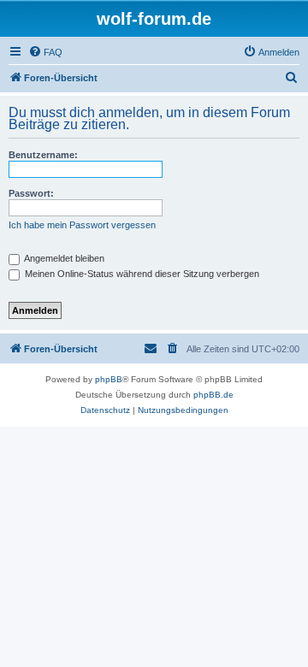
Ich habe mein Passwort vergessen (82, 225)
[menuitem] (45, 52)
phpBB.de (213, 394)
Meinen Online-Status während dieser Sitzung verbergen (140, 274)
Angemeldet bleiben (63, 258)
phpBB (108, 379)
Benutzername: (43, 155)
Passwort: (31, 193)
